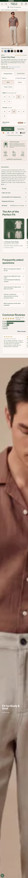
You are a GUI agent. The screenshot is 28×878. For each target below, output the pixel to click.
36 (23, 97)
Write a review (21, 331)
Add (25, 122)
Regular (20, 82)
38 (4, 101)
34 (18, 97)
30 (9, 97)
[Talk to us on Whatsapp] (2, 875)
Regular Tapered (8, 87)
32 (14, 97)
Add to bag (7, 129)
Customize (20, 129)
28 (4, 97)
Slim (8, 82)
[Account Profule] (22, 4)
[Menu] (2, 4)
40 (9, 101)
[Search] (6, 4)
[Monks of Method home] (14, 4)
